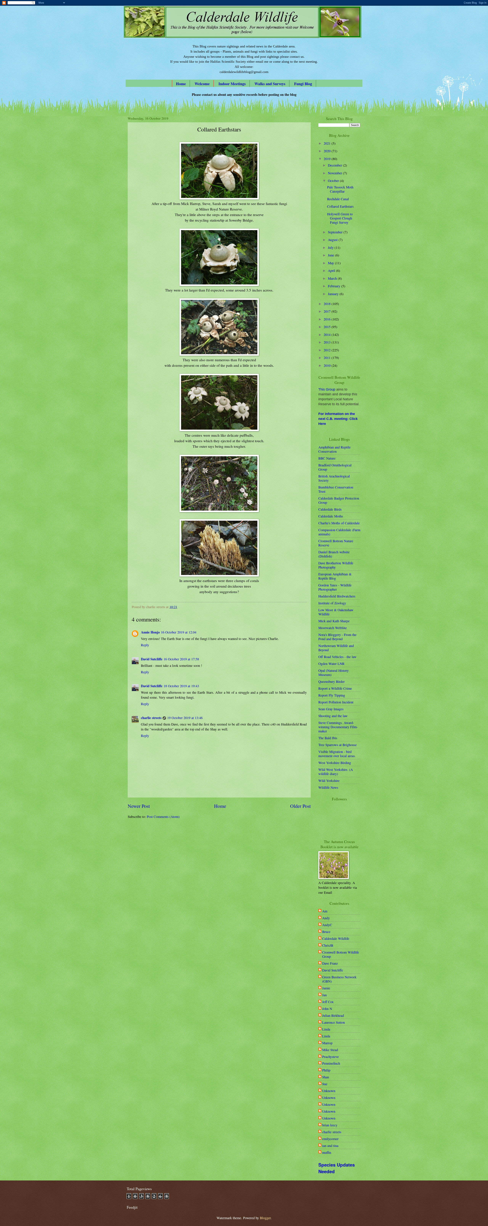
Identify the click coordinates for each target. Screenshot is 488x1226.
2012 (327, 350)
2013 (327, 342)
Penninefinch (331, 1063)
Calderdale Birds (330, 509)
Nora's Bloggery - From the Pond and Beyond (337, 636)
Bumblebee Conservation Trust (335, 489)
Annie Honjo (150, 632)
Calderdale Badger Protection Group (338, 500)
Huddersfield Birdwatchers (336, 596)
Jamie (326, 988)
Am (324, 911)
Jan (324, 995)
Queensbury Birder (331, 681)
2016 (327, 319)
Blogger (265, 1218)
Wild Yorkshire (329, 780)
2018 (327, 303)
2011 (327, 357)
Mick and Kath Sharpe (334, 621)
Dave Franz (330, 963)
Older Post (300, 806)
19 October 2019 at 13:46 (185, 717)
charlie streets (151, 717)
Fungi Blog (303, 83)
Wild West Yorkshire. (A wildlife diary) (335, 771)
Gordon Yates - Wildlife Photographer (335, 587)
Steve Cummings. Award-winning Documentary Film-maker (338, 726)
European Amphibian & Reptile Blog (335, 576)
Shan (325, 1077)
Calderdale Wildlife (335, 938)
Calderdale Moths (330, 516)
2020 (327, 151)
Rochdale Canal (338, 199)
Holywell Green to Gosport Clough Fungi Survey (340, 218)
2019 (327, 158)
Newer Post (139, 806)
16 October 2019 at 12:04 (178, 632)
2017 (327, 311)
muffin (326, 1152)
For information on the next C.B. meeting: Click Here (338, 419)
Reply (145, 645)
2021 (327, 143)
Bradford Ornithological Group (335, 467)
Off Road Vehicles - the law (337, 656)
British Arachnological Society (334, 478)
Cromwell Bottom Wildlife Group (340, 954)
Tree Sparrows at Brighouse (337, 744)
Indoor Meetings (232, 83)
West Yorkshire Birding (334, 762)
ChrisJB (327, 945)
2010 (327, 365)
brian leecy (329, 1125)
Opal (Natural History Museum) (333, 672)
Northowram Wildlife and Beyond (336, 647)
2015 (327, 326)
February (334, 286)
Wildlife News (328, 787)
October (334, 180)
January (334, 293)
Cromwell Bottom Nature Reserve (335, 543)
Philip (326, 1070)
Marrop (327, 1043)
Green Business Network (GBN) (339, 979)
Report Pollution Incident (335, 702)
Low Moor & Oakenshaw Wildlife (335, 612)
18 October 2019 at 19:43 (181, 686)
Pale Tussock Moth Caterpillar (340, 189)
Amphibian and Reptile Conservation (334, 449)
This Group (326, 389)
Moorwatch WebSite (332, 627)
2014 (327, 334)
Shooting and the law (333, 715)
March (333, 278)
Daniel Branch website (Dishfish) (334, 554)
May (331, 263)
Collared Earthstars (340, 206)
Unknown (328, 1091)
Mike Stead (330, 1050)
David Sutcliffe (151, 658)
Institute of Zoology (332, 603)
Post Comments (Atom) (163, 816)
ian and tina (330, 1146)
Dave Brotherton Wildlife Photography (335, 565)
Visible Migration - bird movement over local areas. (337, 753)
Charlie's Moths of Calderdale (339, 523)
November (335, 173)
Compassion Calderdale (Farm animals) (339, 532)
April (332, 270)
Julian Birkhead (333, 1015)
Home (181, 83)
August (333, 239)
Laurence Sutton (333, 1022)
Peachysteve (330, 1057)
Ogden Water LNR (331, 663)
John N (327, 1009)
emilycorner (330, 1139)
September (336, 232)
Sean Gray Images (331, 709)
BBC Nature (327, 458)
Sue (324, 1084)
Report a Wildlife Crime (335, 688)
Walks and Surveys (269, 83)
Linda (326, 1029)
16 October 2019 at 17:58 (181, 659)
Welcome (202, 83)
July (331, 247)
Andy (326, 918)
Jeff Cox (328, 1002)
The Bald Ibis (327, 738)
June (331, 255)
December (335, 165)
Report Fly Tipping (331, 695)
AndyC (327, 925)
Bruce (326, 932)
